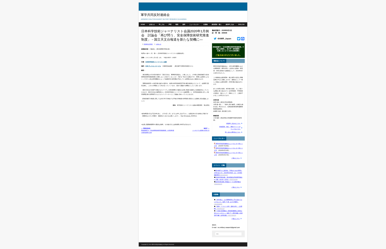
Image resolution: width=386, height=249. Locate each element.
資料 (183, 24)
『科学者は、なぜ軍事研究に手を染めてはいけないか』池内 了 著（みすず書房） (228, 202)
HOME (143, 24)
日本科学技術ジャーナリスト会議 (156, 62)
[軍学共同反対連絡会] (193, 9)
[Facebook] (243, 39)
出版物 (205, 24)
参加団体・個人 (217, 24)
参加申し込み (230, 24)
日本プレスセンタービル (153, 66)
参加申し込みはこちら (233, 123)
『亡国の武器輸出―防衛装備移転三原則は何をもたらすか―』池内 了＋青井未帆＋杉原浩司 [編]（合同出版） (228, 213)
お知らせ (152, 24)
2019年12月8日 (148, 44)
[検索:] (228, 234)
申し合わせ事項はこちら (232, 132)
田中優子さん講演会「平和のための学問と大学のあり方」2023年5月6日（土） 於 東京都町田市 (228, 173)
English (241, 24)
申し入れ (161, 24)
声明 (170, 24)
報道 (177, 24)
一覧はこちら (235, 158)
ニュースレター (194, 24)
